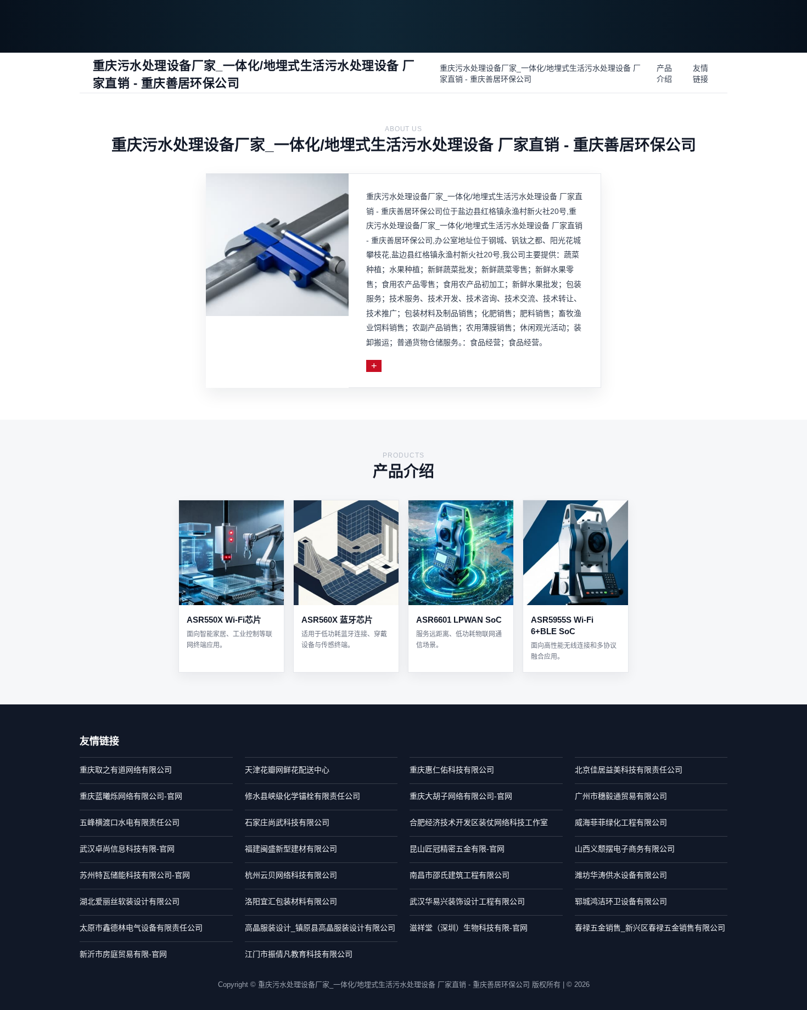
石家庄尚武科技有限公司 (287, 822)
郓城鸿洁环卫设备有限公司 (621, 901)
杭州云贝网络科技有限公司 (291, 875)
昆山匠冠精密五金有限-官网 (457, 848)
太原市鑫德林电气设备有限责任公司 (141, 927)
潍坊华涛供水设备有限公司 (621, 875)
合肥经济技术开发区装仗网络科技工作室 (479, 822)
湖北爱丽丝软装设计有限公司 (130, 901)
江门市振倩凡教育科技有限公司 (298, 954)
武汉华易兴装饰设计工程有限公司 (467, 901)
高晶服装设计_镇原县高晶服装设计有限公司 (320, 927)
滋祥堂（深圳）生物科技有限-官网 (469, 927)
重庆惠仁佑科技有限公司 (452, 769)
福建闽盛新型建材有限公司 (291, 848)
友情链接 (700, 73)
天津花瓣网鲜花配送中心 (287, 769)
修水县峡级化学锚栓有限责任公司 (302, 796)
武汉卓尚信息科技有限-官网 (127, 848)
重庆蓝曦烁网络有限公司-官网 (131, 796)
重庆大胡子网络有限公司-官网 (461, 796)
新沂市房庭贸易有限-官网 (123, 954)
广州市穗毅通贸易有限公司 (621, 796)
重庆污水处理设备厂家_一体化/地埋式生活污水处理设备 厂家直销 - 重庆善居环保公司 (540, 73)
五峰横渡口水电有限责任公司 (130, 822)
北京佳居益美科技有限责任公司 (628, 769)
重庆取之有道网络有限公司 (126, 769)
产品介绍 (664, 73)
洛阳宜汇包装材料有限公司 (291, 901)
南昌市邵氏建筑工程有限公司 (459, 875)
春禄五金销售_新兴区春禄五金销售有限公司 (650, 927)
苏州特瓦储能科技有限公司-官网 (135, 875)
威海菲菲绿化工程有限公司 (621, 822)
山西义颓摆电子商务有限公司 (625, 848)
